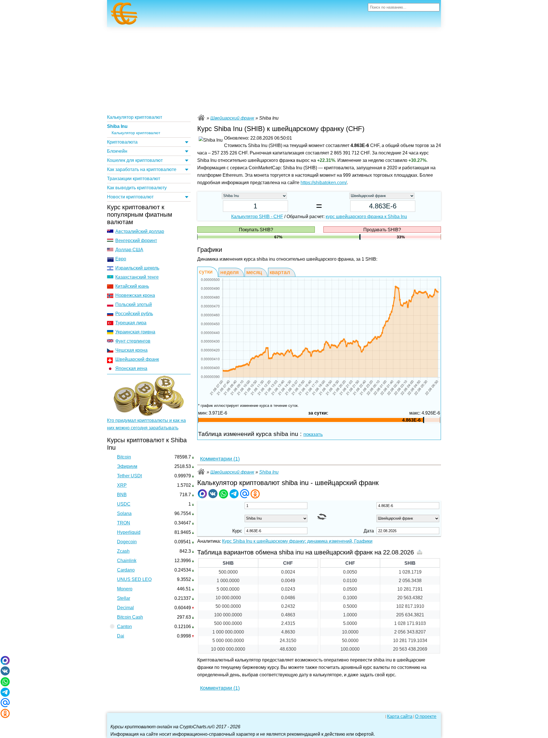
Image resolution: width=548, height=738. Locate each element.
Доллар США (129, 249)
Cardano (126, 570)
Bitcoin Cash (130, 617)
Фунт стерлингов (132, 341)
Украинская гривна (135, 331)
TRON (123, 522)
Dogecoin (127, 541)
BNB (122, 494)
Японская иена (131, 368)
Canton (124, 626)
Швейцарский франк (137, 359)
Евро (120, 258)
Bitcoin (124, 457)
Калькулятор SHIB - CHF (257, 216)
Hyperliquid (128, 532)
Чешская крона (131, 350)
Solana (124, 513)
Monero (124, 588)
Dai (120, 636)
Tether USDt (129, 475)
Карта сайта (399, 716)
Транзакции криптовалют (133, 178)
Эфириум (127, 466)
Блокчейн (117, 151)
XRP (122, 485)
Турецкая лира (130, 322)
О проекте (425, 716)
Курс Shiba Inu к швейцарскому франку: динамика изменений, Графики (297, 541)
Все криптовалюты (201, 117)
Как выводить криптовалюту (137, 188)
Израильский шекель (137, 268)
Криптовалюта (122, 142)
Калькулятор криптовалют (134, 117)
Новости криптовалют (130, 197)
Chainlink (126, 560)
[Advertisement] (274, 70)
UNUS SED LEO (134, 579)
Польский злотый (133, 304)
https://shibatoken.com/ (324, 182)
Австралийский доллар (139, 231)
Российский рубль (134, 313)
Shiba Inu (117, 126)
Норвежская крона (135, 295)
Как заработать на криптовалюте (141, 169)
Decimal (125, 607)
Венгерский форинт (136, 240)
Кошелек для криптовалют (135, 160)
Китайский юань (132, 286)
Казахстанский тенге (137, 277)
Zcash (123, 551)
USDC (123, 504)
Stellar (123, 598)
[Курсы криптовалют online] (124, 15)
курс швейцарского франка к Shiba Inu (366, 216)
